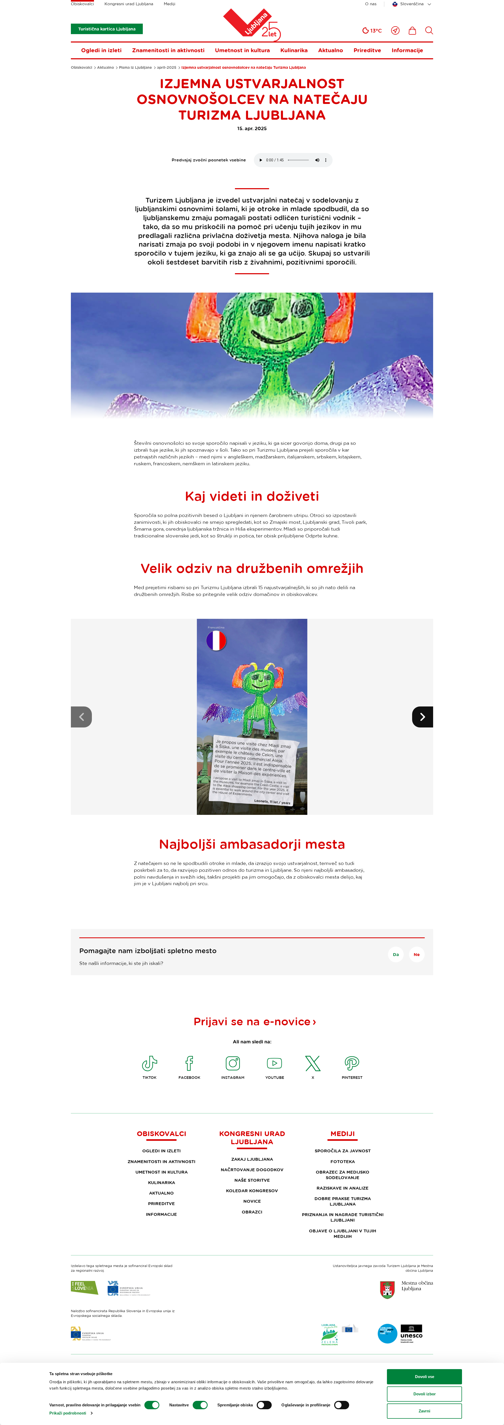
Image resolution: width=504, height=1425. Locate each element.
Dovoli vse (424, 1376)
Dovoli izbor (424, 1394)
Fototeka (342, 1161)
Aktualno (330, 50)
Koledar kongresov (252, 1190)
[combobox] (412, 4)
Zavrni (424, 1411)
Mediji (169, 4)
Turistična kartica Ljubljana (106, 29)
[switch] (200, 1405)
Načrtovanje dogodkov (252, 1169)
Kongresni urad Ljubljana (128, 4)
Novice (252, 1201)
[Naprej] (422, 716)
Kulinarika (294, 50)
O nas (370, 4)
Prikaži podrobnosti (67, 1413)
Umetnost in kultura (242, 50)
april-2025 (166, 67)
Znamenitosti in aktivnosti (168, 50)
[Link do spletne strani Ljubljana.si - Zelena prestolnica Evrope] (340, 1334)
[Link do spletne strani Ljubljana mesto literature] (400, 1333)
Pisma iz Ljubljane (135, 67)
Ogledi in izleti (101, 50)
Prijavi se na (252, 1021)
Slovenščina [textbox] (412, 4)
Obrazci (252, 1212)
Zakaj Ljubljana (252, 1159)
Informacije (407, 50)
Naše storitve (252, 1180)
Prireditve (367, 50)
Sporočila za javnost (343, 1150)
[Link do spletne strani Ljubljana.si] (406, 1290)
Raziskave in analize (343, 1188)
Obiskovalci (82, 4)
